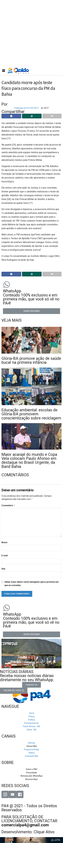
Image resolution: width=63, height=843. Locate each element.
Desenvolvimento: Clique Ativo (28, 832)
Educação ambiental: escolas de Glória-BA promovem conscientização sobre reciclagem (31, 414)
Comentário (8, 505)
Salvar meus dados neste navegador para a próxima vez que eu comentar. (31, 583)
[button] (31, 311)
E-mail (4, 555)
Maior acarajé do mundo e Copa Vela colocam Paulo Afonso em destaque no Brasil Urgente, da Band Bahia (29, 460)
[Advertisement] (31, 33)
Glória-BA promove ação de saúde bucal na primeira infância (31, 360)
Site (3, 569)
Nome (4, 542)
